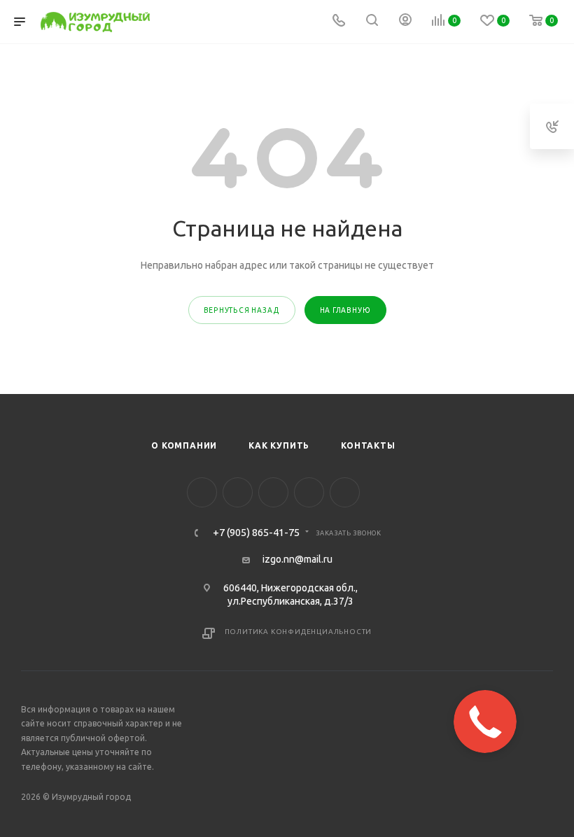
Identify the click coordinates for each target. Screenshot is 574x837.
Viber (309, 492)
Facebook (202, 492)
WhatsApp (345, 492)
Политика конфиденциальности (298, 631)
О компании (184, 445)
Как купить (278, 445)
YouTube (273, 492)
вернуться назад (242, 310)
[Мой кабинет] (405, 21)
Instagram (238, 492)
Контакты (368, 445)
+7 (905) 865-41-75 (256, 533)
